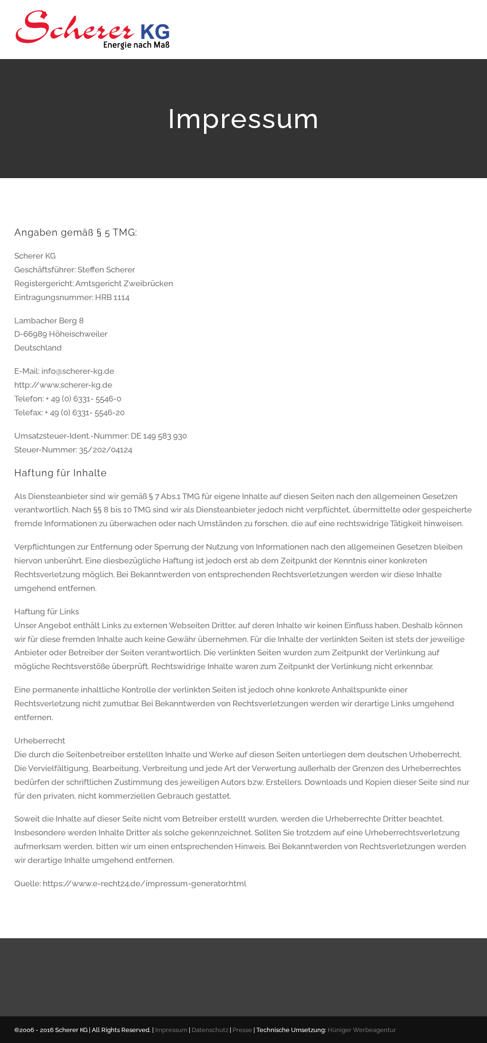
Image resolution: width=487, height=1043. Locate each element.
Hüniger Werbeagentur (362, 1029)
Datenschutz (210, 1029)
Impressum (171, 1029)
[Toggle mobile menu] (469, 26)
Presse (242, 1029)
